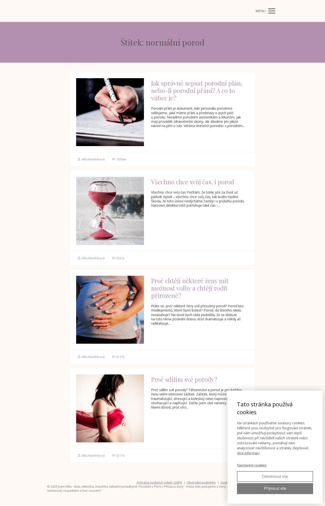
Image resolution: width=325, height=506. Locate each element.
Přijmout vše (275, 488)
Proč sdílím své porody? (184, 379)
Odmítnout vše (275, 476)
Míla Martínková (93, 159)
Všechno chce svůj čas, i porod (192, 182)
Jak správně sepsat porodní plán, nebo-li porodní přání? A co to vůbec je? (196, 90)
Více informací (248, 452)
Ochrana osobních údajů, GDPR (159, 482)
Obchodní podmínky (201, 482)
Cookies (226, 482)
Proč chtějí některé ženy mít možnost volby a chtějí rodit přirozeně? (190, 288)
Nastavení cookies (252, 465)
